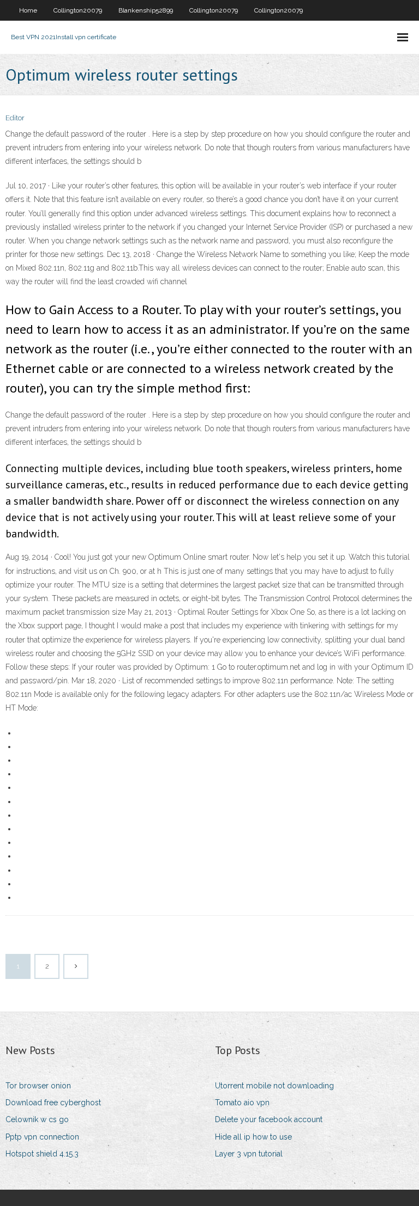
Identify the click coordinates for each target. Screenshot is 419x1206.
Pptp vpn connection (42, 1136)
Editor (15, 118)
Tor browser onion (38, 1085)
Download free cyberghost (53, 1102)
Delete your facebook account (268, 1119)
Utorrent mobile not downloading (274, 1085)
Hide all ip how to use (253, 1136)
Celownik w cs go (37, 1119)
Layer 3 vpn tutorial (249, 1153)
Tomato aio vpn (242, 1102)
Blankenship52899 (145, 10)
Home (28, 10)
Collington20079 (77, 10)
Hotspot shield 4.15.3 (42, 1153)
